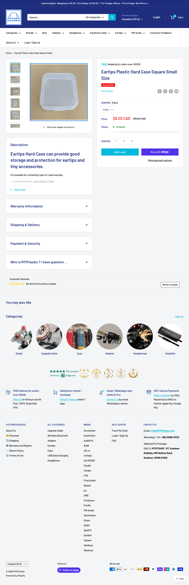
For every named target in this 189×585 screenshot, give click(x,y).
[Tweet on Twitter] (171, 91)
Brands (30, 32)
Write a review (170, 284)
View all (179, 316)
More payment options (160, 160)
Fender (87, 470)
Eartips (119, 32)
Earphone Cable (98, 32)
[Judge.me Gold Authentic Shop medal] (84, 373)
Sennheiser (90, 515)
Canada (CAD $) (15, 564)
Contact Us (113, 399)
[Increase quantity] (132, 141)
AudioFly (88, 440)
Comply (88, 455)
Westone (88, 550)
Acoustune (89, 430)
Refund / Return (68, 399)
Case (50, 450)
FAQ (114, 440)
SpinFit (87, 530)
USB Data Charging (58, 455)
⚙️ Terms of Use (14, 455)
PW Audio (136, 32)
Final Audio (90, 480)
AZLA (87, 450)
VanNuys (88, 545)
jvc (85, 490)
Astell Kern (89, 435)
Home (9, 53)
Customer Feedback (161, 32)
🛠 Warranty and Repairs (19, 445)
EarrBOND (89, 460)
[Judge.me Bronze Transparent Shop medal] (108, 373)
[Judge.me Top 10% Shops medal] (133, 373)
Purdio (87, 505)
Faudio (87, 465)
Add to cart (120, 152)
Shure (87, 520)
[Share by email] (176, 91)
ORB (86, 495)
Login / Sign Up (32, 42)
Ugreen (88, 540)
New (44, 32)
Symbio (88, 535)
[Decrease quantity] (116, 141)
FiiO (86, 475)
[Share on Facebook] (160, 91)
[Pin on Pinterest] (165, 91)
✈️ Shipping (12, 440)
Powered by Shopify (15, 575)
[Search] (112, 17)
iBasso (87, 485)
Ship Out (17, 399)
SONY (87, 525)
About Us (11, 42)
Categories (12, 32)
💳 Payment (12, 435)
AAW (86, 445)
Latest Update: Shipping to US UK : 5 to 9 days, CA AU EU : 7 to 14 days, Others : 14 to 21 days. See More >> (94, 3)
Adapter (56, 32)
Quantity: (109, 102)
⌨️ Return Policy (15, 450)
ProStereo (89, 500)
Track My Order (120, 430)
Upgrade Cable (55, 430)
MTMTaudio (107, 91)
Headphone (75, 32)
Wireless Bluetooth (58, 435)
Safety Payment (162, 395)
